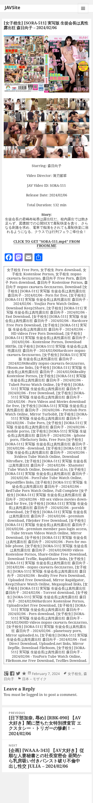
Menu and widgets (83, 13)
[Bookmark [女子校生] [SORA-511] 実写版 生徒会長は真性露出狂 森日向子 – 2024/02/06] (24, 673)
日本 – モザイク (34, 678)
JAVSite (12, 7)
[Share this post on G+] (6, 673)
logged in (35, 694)
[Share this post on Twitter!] (18, 673)
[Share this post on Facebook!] (12, 673)
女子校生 (75, 673)
